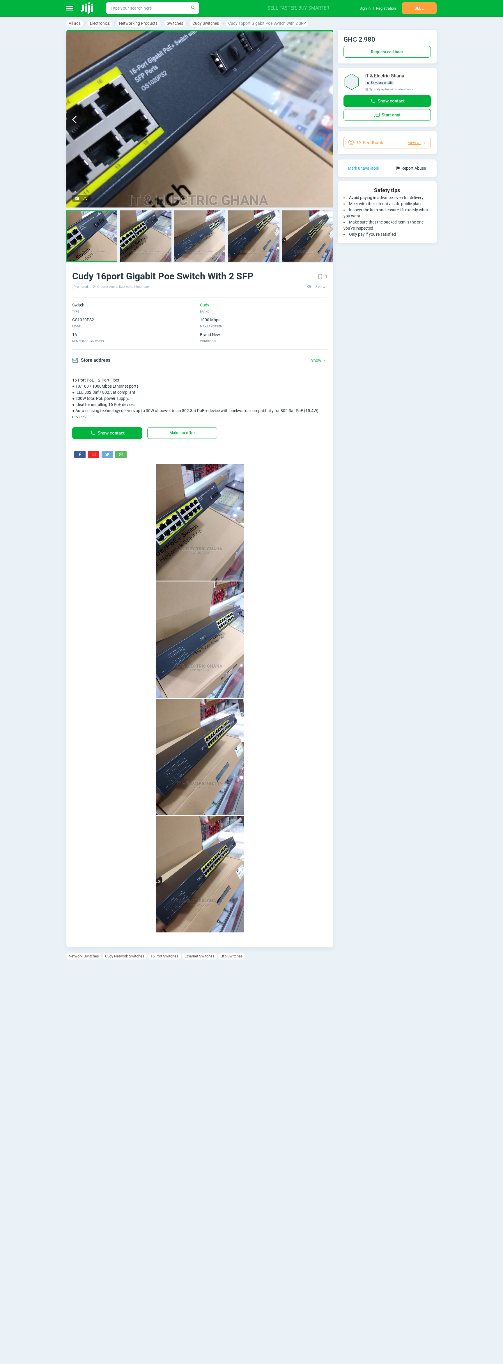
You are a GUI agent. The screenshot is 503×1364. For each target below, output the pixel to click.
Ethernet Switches (200, 956)
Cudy (204, 305)
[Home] (87, 8)
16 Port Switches (164, 956)
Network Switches (84, 956)
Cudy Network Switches (124, 956)
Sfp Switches (232, 956)
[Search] (193, 8)
